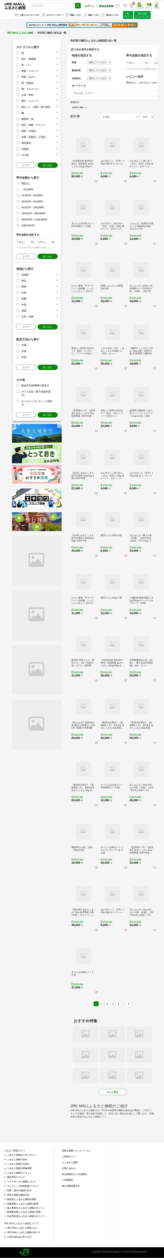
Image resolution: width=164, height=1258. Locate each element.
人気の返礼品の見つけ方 (19, 1237)
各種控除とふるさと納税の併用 (22, 1203)
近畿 (23, 298)
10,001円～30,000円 (32, 195)
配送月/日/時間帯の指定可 (35, 385)
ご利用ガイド (68, 1156)
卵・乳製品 (27, 83)
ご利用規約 (67, 1180)
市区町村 (76, 78)
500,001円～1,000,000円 (34, 219)
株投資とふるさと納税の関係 (21, 1199)
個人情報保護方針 (71, 1186)
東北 (23, 280)
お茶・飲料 (27, 94)
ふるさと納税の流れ (17, 1159)
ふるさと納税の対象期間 (19, 1168)
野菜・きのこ (28, 76)
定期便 (25, 149)
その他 (25, 155)
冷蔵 (23, 345)
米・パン (26, 64)
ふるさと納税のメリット (19, 1172)
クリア (26, 165)
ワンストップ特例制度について (22, 1186)
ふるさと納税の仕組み (18, 1164)
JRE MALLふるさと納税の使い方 (23, 1232)
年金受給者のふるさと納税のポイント (26, 1216)
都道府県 (76, 70)
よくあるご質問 (70, 1162)
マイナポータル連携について (21, 1181)
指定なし (26, 183)
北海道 (25, 274)
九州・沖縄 (27, 316)
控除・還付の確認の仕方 (19, 1190)
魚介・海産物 (28, 58)
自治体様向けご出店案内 (74, 1174)
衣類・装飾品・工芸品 (33, 137)
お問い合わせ (68, 1168)
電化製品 (26, 142)
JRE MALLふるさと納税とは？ (22, 1228)
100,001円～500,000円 (33, 213)
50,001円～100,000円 (32, 207)
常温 (23, 357)
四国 (23, 310)
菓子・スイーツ (29, 101)
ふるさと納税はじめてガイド (21, 1155)
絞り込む (48, 165)
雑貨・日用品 (28, 131)
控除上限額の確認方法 (18, 1195)
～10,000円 (27, 189)
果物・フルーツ (29, 71)
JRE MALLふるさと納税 (20, 32)
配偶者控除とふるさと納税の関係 (24, 1212)
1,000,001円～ (29, 225)
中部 (23, 292)
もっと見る (112, 1092)
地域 (74, 62)
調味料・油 (27, 119)
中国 (23, 304)
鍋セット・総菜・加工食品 (35, 107)
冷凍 (23, 351)
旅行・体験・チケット (33, 124)
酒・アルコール (29, 89)
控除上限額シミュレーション (76, 1150)
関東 (23, 286)
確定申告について (16, 1177)
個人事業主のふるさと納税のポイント (26, 1208)
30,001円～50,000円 (32, 201)
